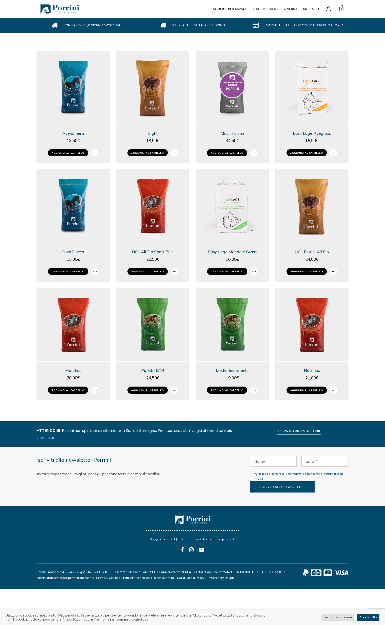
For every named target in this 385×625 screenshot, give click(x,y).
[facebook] (182, 549)
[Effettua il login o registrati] (328, 10)
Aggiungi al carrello (68, 152)
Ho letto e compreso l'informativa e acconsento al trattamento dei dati (301, 476)
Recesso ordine (164, 577)
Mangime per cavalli (163, 539)
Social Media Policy (190, 577)
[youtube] (201, 552)
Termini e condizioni (136, 577)
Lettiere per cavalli (189, 539)
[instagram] (191, 549)
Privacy (101, 577)
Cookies (114, 577)
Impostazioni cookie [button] (338, 617)
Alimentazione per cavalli (219, 539)
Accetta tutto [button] (368, 617)
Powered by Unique (221, 577)
